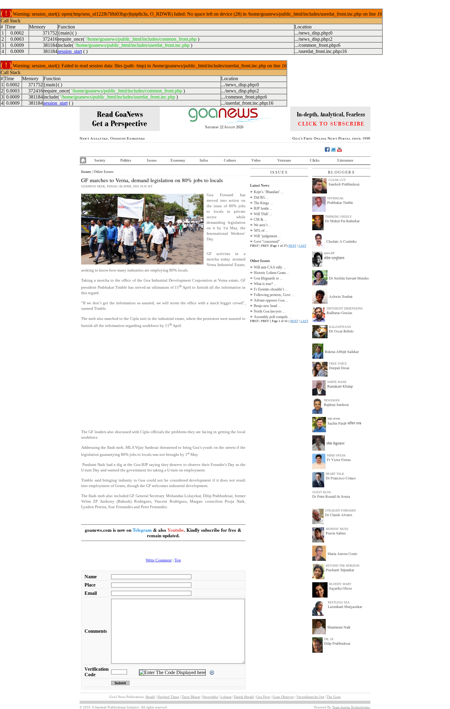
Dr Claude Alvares (338, 514)
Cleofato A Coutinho (341, 241)
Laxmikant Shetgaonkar (345, 606)
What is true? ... (265, 284)
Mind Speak (336, 455)
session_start (70, 51)
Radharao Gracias (339, 312)
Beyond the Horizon (342, 565)
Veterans (284, 160)
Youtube (175, 530)
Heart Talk (335, 473)
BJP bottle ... (263, 208)
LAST (302, 245)
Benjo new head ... (267, 306)
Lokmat (225, 697)
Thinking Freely (338, 216)
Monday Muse (337, 529)
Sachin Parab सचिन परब (344, 423)
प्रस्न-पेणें (329, 253)
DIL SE (329, 639)
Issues (152, 160)
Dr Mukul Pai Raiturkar (342, 220)
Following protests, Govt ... (274, 295)
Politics (125, 160)
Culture (230, 160)
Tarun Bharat (191, 697)
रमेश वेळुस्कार (335, 443)
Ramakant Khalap (340, 386)
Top (177, 560)
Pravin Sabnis (336, 533)
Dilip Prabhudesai (337, 643)
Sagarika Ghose (340, 588)
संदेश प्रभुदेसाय (334, 257)
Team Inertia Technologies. (351, 707)
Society (99, 160)
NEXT (292, 245)
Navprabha (210, 697)
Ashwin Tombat (340, 296)
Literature (345, 160)
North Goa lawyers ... (269, 311)
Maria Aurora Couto (342, 553)
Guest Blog (321, 492)
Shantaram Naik (339, 627)
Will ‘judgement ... (267, 236)
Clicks (315, 160)
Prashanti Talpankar (340, 569)
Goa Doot (263, 697)
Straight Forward (340, 510)
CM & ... (260, 219)
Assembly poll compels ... (272, 317)
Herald (150, 697)
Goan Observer (283, 697)
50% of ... (261, 230)
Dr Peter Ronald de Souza (331, 496)
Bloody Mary (340, 584)
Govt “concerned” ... (268, 241)
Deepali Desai (339, 367)
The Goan (334, 697)
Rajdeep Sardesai (336, 404)
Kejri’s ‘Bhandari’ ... (268, 192)
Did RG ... (261, 197)
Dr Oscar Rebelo (341, 330)
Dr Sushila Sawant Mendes (349, 278)
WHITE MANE (337, 382)
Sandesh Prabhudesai (343, 184)
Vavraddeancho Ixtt (310, 697)
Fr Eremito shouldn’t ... (271, 289)
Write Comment (159, 560)
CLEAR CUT (337, 180)
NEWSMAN (331, 400)
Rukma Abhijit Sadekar (342, 351)
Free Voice (338, 363)
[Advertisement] (163, 376)
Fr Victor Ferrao (339, 459)
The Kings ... (263, 203)
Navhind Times (168, 697)
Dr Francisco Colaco (341, 477)
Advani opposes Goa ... (271, 300)
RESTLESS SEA (339, 602)
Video (256, 160)
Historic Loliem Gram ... (271, 273)
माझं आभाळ (334, 418)
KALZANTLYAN (340, 326)
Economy (178, 160)
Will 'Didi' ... (263, 214)
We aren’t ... (262, 225)
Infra (204, 160)
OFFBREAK (335, 198)
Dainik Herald (244, 697)
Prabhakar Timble (340, 202)
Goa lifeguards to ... (268, 278)
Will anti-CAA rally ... (270, 267)
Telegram (142, 530)
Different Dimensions (345, 308)
